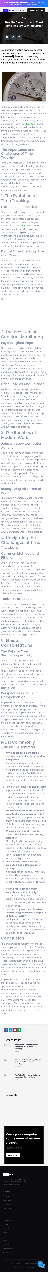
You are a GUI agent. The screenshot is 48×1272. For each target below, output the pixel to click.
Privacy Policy (8, 1244)
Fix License (6, 1228)
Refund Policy (8, 1253)
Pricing (5, 1224)
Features (6, 1196)
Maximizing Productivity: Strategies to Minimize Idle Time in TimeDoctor (29, 1062)
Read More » (18, 1051)
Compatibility (7, 1204)
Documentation (8, 1208)
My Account (20, 10)
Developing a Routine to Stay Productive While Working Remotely (26, 1046)
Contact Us (7, 1220)
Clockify (28, 124)
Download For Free (36, 10)
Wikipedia (21, 225)
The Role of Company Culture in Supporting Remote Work (27, 1076)
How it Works (7, 1200)
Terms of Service (8, 1249)
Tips (24, 18)
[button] (6, 37)
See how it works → (31, 4)
